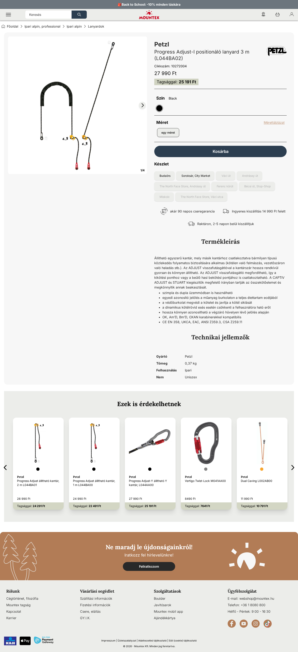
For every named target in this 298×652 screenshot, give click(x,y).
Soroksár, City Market (195, 175)
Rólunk (13, 591)
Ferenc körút (225, 186)
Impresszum (108, 640)
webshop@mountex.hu (256, 598)
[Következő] (292, 466)
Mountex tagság (18, 605)
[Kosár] (277, 14)
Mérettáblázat (274, 122)
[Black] (159, 108)
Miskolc (165, 196)
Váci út (226, 175)
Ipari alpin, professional (42, 26)
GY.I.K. (85, 618)
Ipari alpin (74, 26)
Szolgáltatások (167, 591)
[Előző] (5, 466)
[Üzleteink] (263, 14)
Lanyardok (96, 26)
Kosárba (220, 151)
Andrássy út (250, 175)
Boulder (159, 598)
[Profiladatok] (292, 14)
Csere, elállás (90, 611)
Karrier (11, 618)
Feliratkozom (149, 566)
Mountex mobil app (168, 611)
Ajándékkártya (164, 618)
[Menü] (8, 14)
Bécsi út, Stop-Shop (257, 186)
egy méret (168, 132)
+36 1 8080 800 (253, 605)
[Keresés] (79, 15)
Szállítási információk (96, 598)
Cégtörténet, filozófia (22, 598)
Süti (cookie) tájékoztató (183, 640)
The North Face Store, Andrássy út (183, 186)
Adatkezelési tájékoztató (152, 640)
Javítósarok (162, 605)
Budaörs (165, 175)
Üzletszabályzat (127, 640)
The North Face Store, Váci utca (202, 196)
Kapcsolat (13, 611)
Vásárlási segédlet (97, 591)
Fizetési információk (95, 605)
